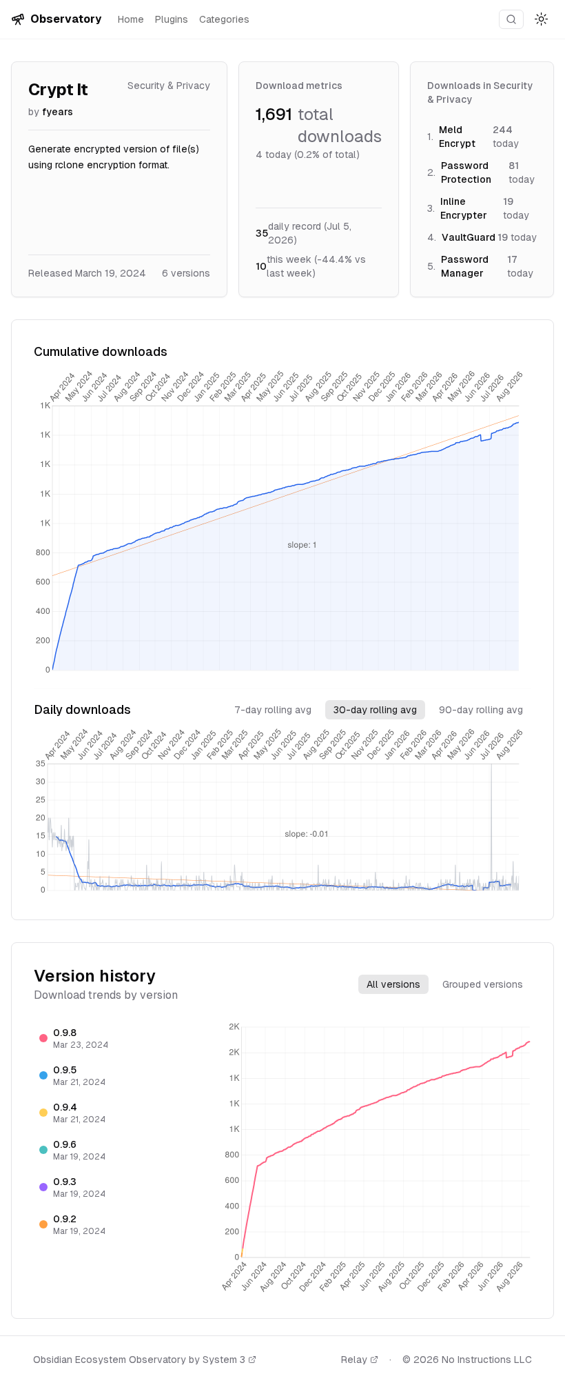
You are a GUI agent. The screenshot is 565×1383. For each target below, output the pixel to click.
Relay (354, 1359)
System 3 (224, 1359)
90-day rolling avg (481, 709)
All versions (393, 984)
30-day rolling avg (375, 709)
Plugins (171, 19)
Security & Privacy (168, 85)
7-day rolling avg (272, 709)
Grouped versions (482, 984)
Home (131, 19)
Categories (224, 19)
